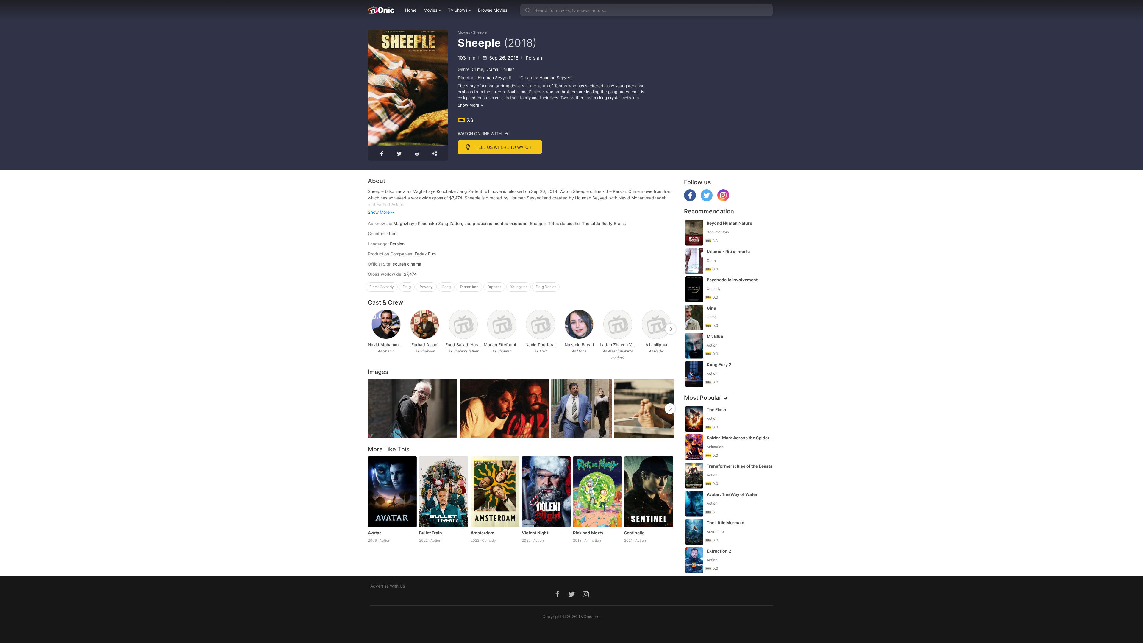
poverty (426, 287)
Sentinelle (634, 532)
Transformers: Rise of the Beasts (739, 466)
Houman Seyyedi (494, 77)
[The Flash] (694, 419)
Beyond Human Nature (729, 223)
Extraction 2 (719, 550)
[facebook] (690, 199)
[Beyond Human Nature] (694, 233)
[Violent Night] (546, 491)
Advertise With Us (387, 586)
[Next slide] (670, 329)
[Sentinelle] (648, 491)
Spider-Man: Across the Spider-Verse (740, 437)
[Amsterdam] (495, 491)
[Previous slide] (371, 329)
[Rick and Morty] (597, 491)
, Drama (490, 69)
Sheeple (480, 32)
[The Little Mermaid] (694, 532)
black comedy (381, 287)
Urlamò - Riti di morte (728, 251)
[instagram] (723, 199)
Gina (711, 307)
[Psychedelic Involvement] (694, 289)
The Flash (716, 409)
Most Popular (703, 397)
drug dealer (546, 287)
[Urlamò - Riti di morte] (694, 261)
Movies (430, 10)
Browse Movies (492, 10)
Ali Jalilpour (656, 344)
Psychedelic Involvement (732, 279)
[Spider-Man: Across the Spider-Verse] (694, 447)
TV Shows (457, 10)
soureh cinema (407, 263)
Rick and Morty (588, 532)
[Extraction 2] (694, 560)
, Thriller (506, 69)
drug (407, 287)
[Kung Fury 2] (694, 374)
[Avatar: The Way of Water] (694, 504)
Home (410, 10)
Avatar (374, 532)
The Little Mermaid (725, 522)
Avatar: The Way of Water (732, 494)
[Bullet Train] (443, 491)
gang (446, 287)
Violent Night (535, 532)
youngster (518, 287)
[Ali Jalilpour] (656, 324)
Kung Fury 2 (719, 364)
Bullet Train (430, 532)
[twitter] (707, 199)
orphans (494, 287)
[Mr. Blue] (694, 346)
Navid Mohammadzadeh (386, 344)
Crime (477, 69)
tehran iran (469, 287)
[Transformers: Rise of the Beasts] (694, 476)
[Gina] (694, 317)
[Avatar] (392, 491)
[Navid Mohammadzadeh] (385, 324)
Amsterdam (482, 532)
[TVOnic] (381, 10)
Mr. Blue (715, 336)
